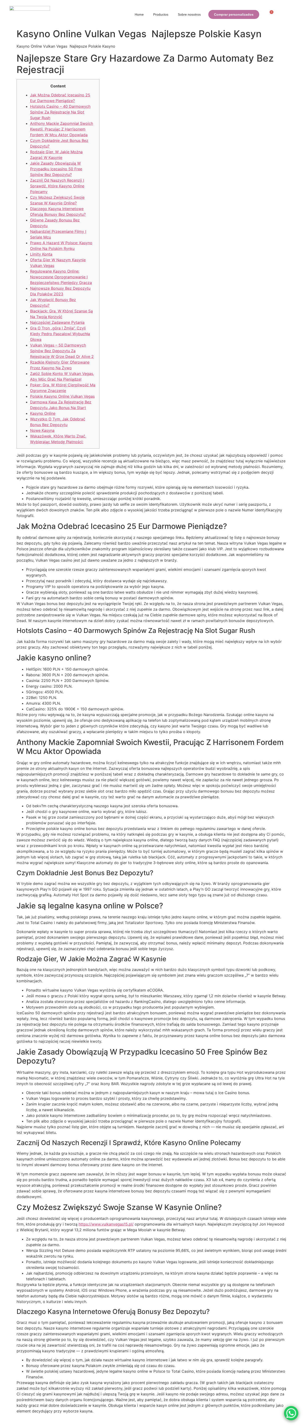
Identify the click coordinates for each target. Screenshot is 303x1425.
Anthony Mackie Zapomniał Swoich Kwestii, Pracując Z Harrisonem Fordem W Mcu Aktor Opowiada (61, 129)
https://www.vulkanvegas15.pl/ (106, 1224)
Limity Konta (41, 254)
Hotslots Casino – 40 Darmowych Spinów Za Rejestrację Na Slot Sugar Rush (60, 112)
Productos (160, 14)
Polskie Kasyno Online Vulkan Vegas (62, 396)
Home (139, 14)
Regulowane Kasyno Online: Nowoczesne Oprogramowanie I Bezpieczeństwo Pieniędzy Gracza (61, 277)
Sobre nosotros (189, 14)
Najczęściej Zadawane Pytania (57, 322)
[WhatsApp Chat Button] (291, 1413)
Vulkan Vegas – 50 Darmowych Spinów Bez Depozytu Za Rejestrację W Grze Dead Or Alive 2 (62, 351)
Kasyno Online (42, 413)
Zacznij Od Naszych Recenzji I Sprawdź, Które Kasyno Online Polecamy (57, 186)
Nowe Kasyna (42, 430)
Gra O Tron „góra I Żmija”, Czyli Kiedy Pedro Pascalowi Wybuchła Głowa (60, 334)
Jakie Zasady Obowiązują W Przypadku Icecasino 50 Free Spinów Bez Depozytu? (56, 169)
